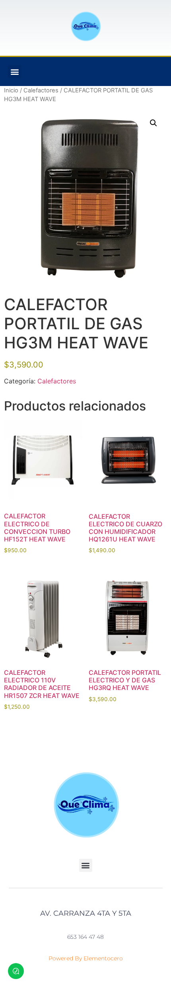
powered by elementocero (86, 958)
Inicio (11, 90)
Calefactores (40, 90)
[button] (14, 71)
